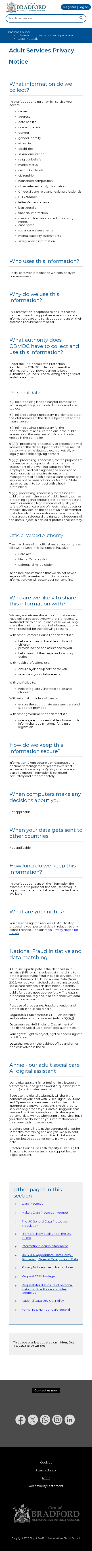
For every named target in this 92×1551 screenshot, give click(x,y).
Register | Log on (76, 7)
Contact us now (46, 1390)
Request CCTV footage (38, 1276)
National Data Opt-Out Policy (43, 1301)
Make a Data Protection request (45, 1212)
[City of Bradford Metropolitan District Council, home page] (26, 11)
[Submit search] (81, 18)
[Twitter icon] (34, 1436)
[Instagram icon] (58, 1436)
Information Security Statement (45, 1246)
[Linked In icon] (71, 1436)
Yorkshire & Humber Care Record (46, 1310)
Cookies (46, 1462)
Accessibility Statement (46, 1486)
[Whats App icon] (46, 1436)
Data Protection (33, 1204)
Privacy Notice (46, 1470)
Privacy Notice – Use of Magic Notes (47, 1267)
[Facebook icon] (21, 1436)
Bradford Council (18, 32)
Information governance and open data (45, 35)
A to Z (46, 1478)
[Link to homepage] (46, 1514)
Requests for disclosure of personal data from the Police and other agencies (47, 1289)
